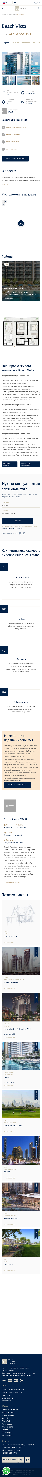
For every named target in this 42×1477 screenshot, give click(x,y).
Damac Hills (7, 1430)
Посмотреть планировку (26, 464)
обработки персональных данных (12, 528)
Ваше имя (5, 503)
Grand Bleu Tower (10, 1410)
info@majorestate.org (11, 1450)
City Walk (6, 1421)
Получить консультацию (17, 785)
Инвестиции (25, 43)
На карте (15, 43)
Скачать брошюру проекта (15, 158)
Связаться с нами (9, 1459)
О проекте (6, 43)
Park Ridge (7, 1433)
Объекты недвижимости (13, 1389)
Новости (6, 1395)
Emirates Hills (8, 1415)
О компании (7, 1398)
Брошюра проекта (6, 464)
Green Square (8, 1412)
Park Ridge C (7, 1435)
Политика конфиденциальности (21, 1472)
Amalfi (5, 1418)
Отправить (17, 521)
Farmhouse (7, 1424)
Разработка (16, 1474)
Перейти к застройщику (12, 882)
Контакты (6, 1401)
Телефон (5, 510)
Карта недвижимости (12, 1392)
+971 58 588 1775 (9, 1453)
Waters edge (7, 1427)
